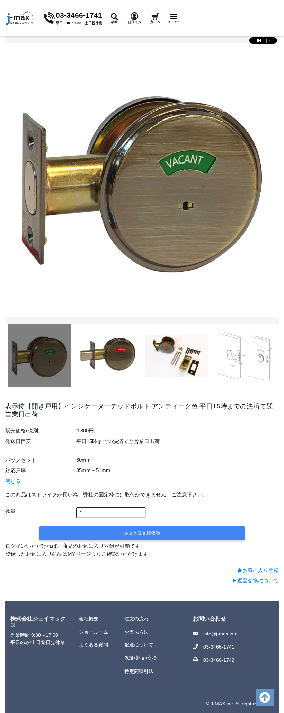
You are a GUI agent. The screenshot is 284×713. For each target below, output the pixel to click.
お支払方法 (136, 632)
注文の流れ (136, 619)
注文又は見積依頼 (142, 533)
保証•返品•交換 (140, 658)
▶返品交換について (255, 580)
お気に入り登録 (260, 570)
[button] (116, 18)
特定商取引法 (138, 671)
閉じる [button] (13, 481)
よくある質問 (93, 645)
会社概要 (88, 619)
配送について (138, 645)
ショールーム (93, 632)
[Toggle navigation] (175, 18)
